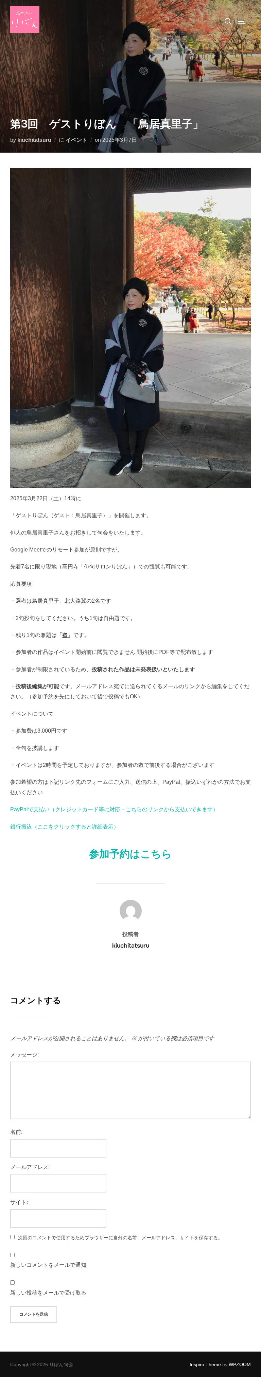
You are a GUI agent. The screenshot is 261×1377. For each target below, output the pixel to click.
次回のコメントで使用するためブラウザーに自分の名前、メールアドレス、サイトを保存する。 (120, 1237)
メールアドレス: (30, 1167)
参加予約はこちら (130, 854)
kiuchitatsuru (34, 140)
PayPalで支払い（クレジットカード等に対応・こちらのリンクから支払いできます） (114, 809)
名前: (16, 1132)
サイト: (19, 1202)
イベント (76, 140)
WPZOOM (240, 1364)
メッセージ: (24, 1055)
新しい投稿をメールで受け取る (48, 1293)
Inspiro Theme (205, 1364)
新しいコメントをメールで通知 (48, 1265)
